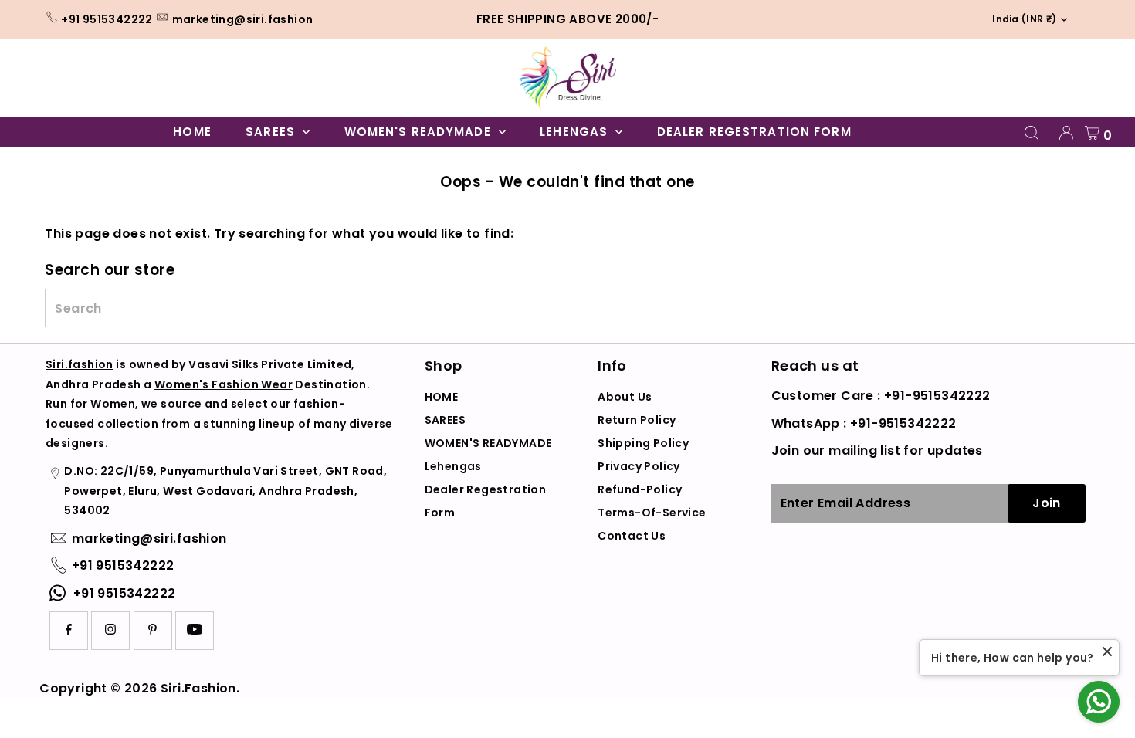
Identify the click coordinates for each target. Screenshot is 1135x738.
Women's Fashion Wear (223, 384)
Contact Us (632, 535)
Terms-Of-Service (652, 512)
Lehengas (576, 132)
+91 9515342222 (107, 19)
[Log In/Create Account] (1066, 133)
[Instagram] (110, 630)
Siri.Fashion (198, 688)
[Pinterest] (152, 630)
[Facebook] (69, 630)
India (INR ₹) (1019, 18)
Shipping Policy (643, 443)
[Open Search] (1031, 132)
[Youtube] (194, 630)
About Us (625, 397)
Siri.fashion (80, 364)
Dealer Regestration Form (754, 132)
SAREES (272, 132)
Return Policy (637, 420)
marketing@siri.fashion (242, 19)
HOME (192, 132)
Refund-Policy (640, 489)
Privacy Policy (639, 466)
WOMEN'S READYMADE (419, 132)
